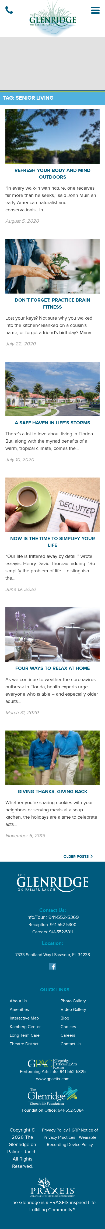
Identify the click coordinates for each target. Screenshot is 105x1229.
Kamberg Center (25, 1027)
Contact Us (71, 1044)
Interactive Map (24, 1018)
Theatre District (24, 1044)
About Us (18, 1001)
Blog (65, 1018)
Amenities (19, 1010)
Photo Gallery (73, 1001)
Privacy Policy (55, 1130)
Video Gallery (73, 1010)
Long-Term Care (25, 1036)
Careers (68, 1036)
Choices (68, 1027)
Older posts (76, 857)
